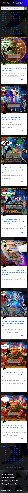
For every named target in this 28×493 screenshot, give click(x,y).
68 (14, 27)
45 (25, 21)
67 (11, 27)
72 (25, 27)
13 (11, 14)
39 (8, 21)
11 (5, 14)
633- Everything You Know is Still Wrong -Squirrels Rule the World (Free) (13, 323)
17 (22, 14)
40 (11, 21)
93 (13, 33)
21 (8, 16)
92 (10, 33)
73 (3, 29)
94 (16, 33)
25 (19, 16)
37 (3, 21)
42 (17, 21)
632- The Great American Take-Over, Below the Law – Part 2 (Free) (12, 375)
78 (17, 29)
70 (19, 27)
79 (19, 29)
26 (22, 16)
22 (11, 16)
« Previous (4, 12)
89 (22, 31)
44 (22, 21)
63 (25, 25)
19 (3, 16)
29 (5, 19)
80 (22, 29)
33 (17, 19)
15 (17, 14)
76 (11, 29)
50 (14, 23)
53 (22, 23)
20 (5, 16)
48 (8, 23)
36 (25, 19)
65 (5, 27)
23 (14, 16)
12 (8, 14)
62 (22, 25)
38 (5, 21)
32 (14, 19)
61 (19, 25)
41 (14, 21)
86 (14, 31)
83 (5, 31)
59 (14, 25)
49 (11, 23)
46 (3, 23)
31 (11, 19)
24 (17, 16)
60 (17, 25)
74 (5, 29)
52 (19, 23)
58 (11, 25)
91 (7, 33)
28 (3, 19)
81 (25, 29)
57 (8, 25)
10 (3, 14)
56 (5, 25)
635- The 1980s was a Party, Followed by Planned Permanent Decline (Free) (13, 221)
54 (25, 23)
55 (3, 25)
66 (8, 27)
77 (14, 29)
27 (25, 16)
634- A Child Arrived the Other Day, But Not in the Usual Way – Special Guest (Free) (14, 272)
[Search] (25, 8)
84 (8, 31)
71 (22, 27)
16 (19, 14)
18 (25, 14)
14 (14, 14)
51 (17, 23)
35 (22, 19)
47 (5, 23)
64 (3, 27)
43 (19, 21)
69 (17, 27)
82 (3, 31)
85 (11, 31)
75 (8, 29)
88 (19, 31)
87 (17, 31)
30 (8, 19)
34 (19, 19)
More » (20, 33)
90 (25, 31)
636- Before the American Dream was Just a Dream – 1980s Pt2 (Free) (13, 170)
